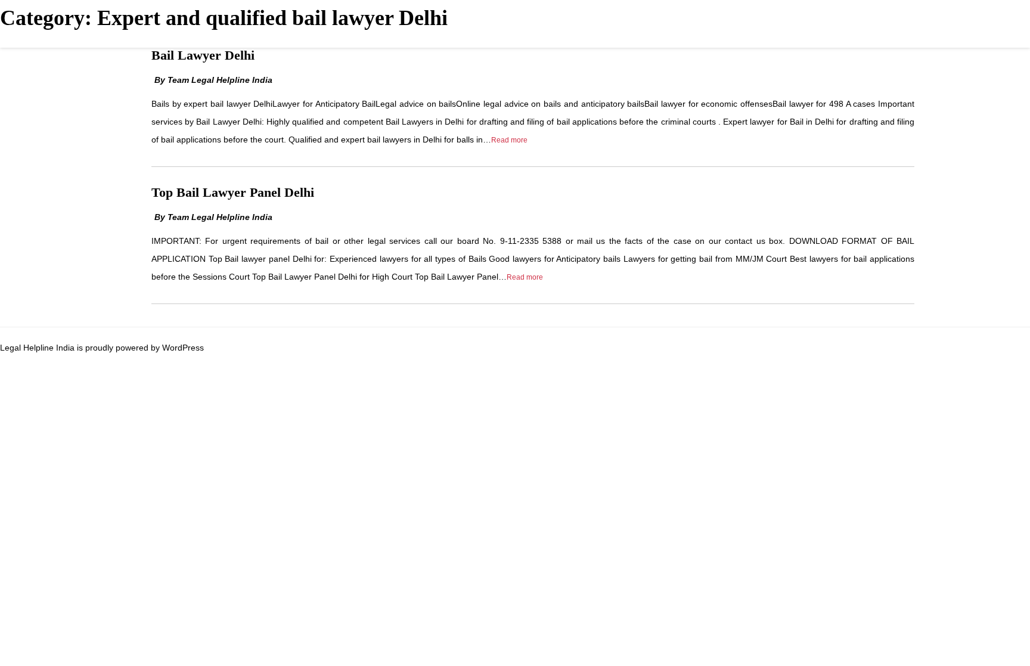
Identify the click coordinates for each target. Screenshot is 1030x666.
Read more (509, 140)
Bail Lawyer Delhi (203, 55)
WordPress (183, 347)
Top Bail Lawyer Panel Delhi (232, 192)
